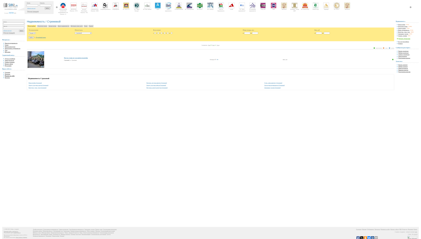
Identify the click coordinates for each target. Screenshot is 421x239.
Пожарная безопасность (57, 232)
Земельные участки (403, 34)
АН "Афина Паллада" (136, 9)
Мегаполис (284, 9)
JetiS (416, 232)
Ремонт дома (98, 229)
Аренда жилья (52, 26)
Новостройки (31, 26)
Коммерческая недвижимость (78, 231)
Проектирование (86, 234)
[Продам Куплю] (32, 33)
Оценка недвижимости (39, 236)
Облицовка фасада (47, 231)
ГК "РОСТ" (336, 9)
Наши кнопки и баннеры (21, 237)
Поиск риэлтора (402, 56)
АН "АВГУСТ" (126, 9)
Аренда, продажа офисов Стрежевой (156, 85)
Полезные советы (37, 231)
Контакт (364, 229)
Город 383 (263, 9)
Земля (85, 26)
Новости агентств (403, 68)
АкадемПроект (115, 9)
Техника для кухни (76, 234)
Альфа (231, 9)
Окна (81, 232)
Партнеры (7, 74)
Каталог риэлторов (403, 51)
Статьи (6, 45)
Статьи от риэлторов (403, 54)
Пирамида (326, 9)
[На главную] (13, 7)
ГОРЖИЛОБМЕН (179, 9)
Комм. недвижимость (63, 26)
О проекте (7, 72)
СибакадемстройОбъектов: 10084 (95, 9)
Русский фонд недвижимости (252, 9)
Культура (404, 229)
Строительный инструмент (108, 231)
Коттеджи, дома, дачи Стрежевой (37, 87)
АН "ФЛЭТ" (200, 9)
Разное (415, 229)
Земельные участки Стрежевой (272, 87)
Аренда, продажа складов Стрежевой (38, 85)
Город (218, 45)
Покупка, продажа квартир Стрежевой (156, 83)
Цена (209, 45)
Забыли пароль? (31, 8)
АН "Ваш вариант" (147, 9)
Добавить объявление (404, 38)
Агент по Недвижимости (221, 9)
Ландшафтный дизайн (46, 234)
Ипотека (97, 231)
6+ (169, 33)
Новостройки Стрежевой (35, 83)
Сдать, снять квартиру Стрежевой (273, 83)
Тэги (6, 50)
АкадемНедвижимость (105, 9)
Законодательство (9, 60)
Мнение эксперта (65, 234)
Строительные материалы (110, 229)
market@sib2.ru (17, 232)
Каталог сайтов (9, 64)
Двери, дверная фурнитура (72, 232)
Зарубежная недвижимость (76, 229)
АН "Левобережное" (189, 9)
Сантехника (67, 231)
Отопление (48, 236)
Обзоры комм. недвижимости (12, 48)
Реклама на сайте (385, 229)
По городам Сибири (403, 41)
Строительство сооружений (98, 234)
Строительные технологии (107, 232)
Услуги (109, 234)
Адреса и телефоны (10, 58)
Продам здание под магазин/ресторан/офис (76, 58)
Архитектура (56, 234)
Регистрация (33, 11)
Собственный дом (58, 231)
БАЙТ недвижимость (168, 9)
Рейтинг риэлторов (403, 53)
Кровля (62, 236)
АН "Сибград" (210, 9)
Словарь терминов (9, 62)
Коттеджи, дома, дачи (76, 26)
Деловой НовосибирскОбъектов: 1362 (84, 9)
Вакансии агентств (403, 70)
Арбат (157, 9)
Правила (400, 43)
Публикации (370, 229)
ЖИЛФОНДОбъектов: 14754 (74, 9)
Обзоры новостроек (10, 46)
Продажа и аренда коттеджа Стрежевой (157, 87)
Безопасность (36, 234)
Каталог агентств (402, 64)
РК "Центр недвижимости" (241, 9)
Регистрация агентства (404, 71)
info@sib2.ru (15, 231)
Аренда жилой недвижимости (91, 232)
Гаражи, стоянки (402, 35)
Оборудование (91, 231)
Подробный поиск (41, 37)
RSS (401, 229)
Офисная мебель (46, 232)
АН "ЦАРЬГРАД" (305, 9)
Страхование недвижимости (50, 229)
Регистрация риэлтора (404, 58)
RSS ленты (7, 52)
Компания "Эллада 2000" (294, 9)
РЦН (273, 9)
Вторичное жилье (42, 26)
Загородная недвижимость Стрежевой (274, 85)
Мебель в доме (37, 232)
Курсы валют (8, 65)
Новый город (316, 9)
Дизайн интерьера (37, 229)
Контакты (7, 77)
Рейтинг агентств (403, 66)
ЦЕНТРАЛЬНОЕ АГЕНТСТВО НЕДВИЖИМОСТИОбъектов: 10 (63, 9)
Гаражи (91, 26)
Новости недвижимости (11, 43)
